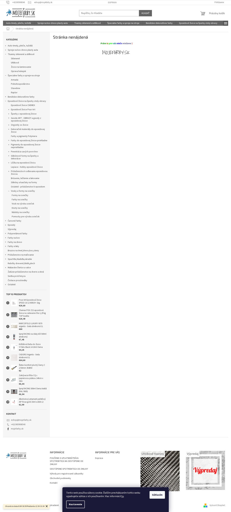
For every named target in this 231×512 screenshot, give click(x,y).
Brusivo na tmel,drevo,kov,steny (23, 250)
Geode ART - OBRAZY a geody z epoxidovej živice (26, 119)
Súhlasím (157, 495)
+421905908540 (18, 424)
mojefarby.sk (17, 428)
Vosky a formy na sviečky (23, 191)
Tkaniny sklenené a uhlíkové (21, 54)
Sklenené (15, 58)
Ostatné (12, 284)
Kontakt (53, 483)
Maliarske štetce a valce (19, 267)
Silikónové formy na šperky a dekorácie (24, 157)
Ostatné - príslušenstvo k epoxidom (28, 186)
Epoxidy (11, 225)
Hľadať (145, 13)
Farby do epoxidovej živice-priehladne (29, 140)
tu (122, 496)
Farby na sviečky (20, 199)
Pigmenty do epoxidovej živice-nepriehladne (26, 146)
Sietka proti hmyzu (17, 276)
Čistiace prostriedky (17, 280)
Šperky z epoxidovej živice (24, 113)
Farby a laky (13, 246)
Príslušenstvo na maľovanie (21, 254)
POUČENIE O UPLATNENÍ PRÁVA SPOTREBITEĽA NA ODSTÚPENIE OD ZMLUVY (66, 461)
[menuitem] (18, 23)
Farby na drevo (15, 242)
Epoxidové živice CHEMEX (23, 105)
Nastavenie (75, 504)
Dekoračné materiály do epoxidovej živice (28, 131)
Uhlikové (15, 62)
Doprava (112, 2)
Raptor (14, 92)
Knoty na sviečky (20, 208)
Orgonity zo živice (19, 125)
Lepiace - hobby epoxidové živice (27, 167)
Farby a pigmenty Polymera (24, 136)
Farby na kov (14, 237)
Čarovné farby (14, 220)
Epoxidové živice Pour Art (23, 109)
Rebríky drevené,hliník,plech (21, 263)
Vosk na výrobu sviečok (23, 203)
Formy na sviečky (20, 195)
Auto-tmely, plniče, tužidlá (20, 45)
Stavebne (15, 88)
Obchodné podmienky (60, 478)
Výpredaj (12, 229)
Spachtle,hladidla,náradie (20, 259)
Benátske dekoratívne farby (21, 96)
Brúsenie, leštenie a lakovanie (25, 178)
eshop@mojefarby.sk (21, 420)
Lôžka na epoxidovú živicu (23, 162)
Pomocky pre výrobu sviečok (26, 216)
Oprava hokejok (18, 71)
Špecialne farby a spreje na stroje (24, 75)
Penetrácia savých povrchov (24, 151)
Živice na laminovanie (21, 67)
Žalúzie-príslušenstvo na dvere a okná (26, 271)
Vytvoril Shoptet (217, 505)
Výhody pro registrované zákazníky (66, 473)
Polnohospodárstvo (20, 84)
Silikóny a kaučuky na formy (24, 182)
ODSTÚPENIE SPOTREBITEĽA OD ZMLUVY (69, 469)
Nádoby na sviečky (21, 212)
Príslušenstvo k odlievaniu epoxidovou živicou (29, 173)
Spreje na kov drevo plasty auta (23, 50)
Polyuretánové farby (17, 233)
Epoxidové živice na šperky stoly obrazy (27, 101)
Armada (14, 79)
